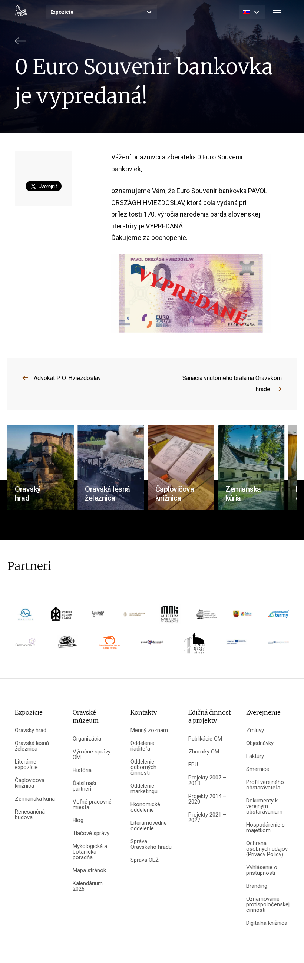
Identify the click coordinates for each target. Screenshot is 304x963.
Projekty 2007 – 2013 (207, 780)
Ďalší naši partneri (84, 786)
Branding (256, 886)
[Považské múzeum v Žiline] (98, 616)
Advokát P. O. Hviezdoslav (67, 378)
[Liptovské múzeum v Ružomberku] (134, 616)
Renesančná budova (30, 814)
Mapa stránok (89, 870)
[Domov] (21, 10)
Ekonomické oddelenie (145, 807)
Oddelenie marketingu (144, 788)
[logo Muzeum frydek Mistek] (194, 644)
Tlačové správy (91, 833)
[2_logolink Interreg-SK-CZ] (278, 645)
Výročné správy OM (91, 754)
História (82, 770)
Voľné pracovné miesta (92, 804)
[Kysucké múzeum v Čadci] (61, 616)
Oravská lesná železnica (32, 746)
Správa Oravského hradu (151, 844)
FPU (193, 765)
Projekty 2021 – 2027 (207, 817)
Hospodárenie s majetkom (265, 827)
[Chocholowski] (25, 644)
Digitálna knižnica (266, 923)
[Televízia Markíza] (25, 616)
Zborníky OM (203, 752)
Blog (78, 820)
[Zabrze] (242, 616)
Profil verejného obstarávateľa (265, 785)
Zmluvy (255, 730)
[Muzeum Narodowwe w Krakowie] (170, 616)
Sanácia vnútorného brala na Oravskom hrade (232, 384)
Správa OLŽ (144, 860)
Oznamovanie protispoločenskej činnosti (267, 904)
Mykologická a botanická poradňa (90, 852)
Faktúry (255, 756)
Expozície (61, 12)
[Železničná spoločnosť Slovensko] (109, 644)
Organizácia (87, 739)
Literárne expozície (26, 764)
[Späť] (20, 44)
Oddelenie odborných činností (143, 767)
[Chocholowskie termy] (278, 616)
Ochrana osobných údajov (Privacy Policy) (267, 849)
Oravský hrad (30, 730)
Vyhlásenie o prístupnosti (261, 870)
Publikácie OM (205, 739)
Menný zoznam (149, 730)
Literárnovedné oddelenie (148, 825)
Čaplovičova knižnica (29, 783)
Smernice (257, 769)
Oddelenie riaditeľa (142, 746)
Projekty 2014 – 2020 (207, 799)
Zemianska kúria (35, 799)
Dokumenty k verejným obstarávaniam (264, 806)
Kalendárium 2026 (88, 886)
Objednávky (260, 743)
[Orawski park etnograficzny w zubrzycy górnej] (206, 616)
